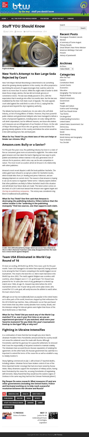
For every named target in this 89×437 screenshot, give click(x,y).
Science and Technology (69, 108)
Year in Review (65, 140)
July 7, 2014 (9, 31)
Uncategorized (65, 116)
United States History (68, 129)
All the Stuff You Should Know (24, 19)
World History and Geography (71, 137)
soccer (19, 398)
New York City (38, 394)
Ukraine (30, 403)
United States (65, 121)
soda (29, 398)
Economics (64, 88)
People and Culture (67, 106)
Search (62, 25)
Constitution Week (67, 83)
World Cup (8, 407)
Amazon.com (13, 394)
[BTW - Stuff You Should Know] (44, 15)
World (62, 132)
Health (62, 103)
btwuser (19, 31)
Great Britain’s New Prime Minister (73, 47)
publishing (8, 398)
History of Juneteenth (68, 55)
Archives (63, 66)
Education (63, 90)
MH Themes (58, 435)
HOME (4, 19)
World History (65, 134)
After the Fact (58, 19)
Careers (70, 19)
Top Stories (64, 114)
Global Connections (67, 98)
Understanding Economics (69, 119)
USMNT (40, 403)
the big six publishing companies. (15, 191)
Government (64, 101)
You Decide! (64, 142)
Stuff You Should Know (34, 31)
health (25, 394)
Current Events (65, 85)
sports (37, 398)
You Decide (44, 19)
